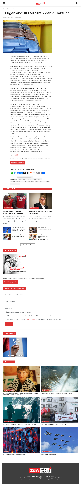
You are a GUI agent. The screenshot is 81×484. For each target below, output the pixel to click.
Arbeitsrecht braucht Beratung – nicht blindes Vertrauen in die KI (19, 229)
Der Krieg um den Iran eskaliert (48, 454)
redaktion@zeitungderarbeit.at (32, 480)
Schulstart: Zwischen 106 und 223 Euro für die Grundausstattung (19, 236)
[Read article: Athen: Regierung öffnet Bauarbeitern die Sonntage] (14, 201)
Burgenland (22, 179)
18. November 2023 (8, 17)
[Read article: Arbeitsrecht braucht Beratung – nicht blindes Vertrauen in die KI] (7, 230)
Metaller (24, 181)
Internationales (9, 390)
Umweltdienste (15, 183)
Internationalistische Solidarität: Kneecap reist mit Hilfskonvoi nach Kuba (19, 424)
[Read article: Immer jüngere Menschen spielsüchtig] (33, 230)
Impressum (45, 480)
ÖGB (36, 181)
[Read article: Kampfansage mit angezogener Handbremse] (40, 201)
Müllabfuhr (31, 181)
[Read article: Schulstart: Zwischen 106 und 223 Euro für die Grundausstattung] (7, 237)
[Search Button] (77, 3)
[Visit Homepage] (40, 3)
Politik (6, 451)
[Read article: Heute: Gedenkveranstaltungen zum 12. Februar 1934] (59, 410)
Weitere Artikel (27, 244)
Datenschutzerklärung (31, 319)
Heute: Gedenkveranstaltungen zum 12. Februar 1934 (53, 424)
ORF (16, 155)
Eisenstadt (29, 179)
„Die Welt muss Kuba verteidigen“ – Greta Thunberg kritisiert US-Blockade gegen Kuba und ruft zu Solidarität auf (20, 394)
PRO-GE (42, 181)
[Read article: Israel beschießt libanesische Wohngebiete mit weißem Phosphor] (59, 379)
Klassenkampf (10, 8)
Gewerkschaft (37, 179)
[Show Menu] (4, 3)
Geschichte (45, 421)
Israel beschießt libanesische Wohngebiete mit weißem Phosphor (56, 393)
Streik (47, 181)
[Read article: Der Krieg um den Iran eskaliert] (59, 440)
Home (4, 8)
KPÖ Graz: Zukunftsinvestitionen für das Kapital (14, 454)
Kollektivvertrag (15, 181)
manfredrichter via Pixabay (24, 177)
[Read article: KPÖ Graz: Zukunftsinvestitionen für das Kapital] (21, 440)
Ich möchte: (8, 308)
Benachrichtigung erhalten (17, 162)
